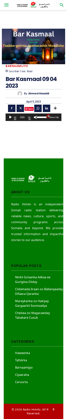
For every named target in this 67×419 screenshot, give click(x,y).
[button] (6, 5)
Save (30, 108)
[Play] (10, 117)
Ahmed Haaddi (38, 93)
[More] (55, 108)
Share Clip (54, 117)
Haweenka (22, 353)
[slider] (41, 117)
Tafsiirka (21, 360)
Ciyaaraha (22, 375)
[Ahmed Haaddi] (20, 93)
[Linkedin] (46, 108)
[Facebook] (11, 108)
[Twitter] (20, 108)
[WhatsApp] (38, 108)
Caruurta (21, 382)
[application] (33, 117)
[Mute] (35, 117)
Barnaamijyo (17, 66)
